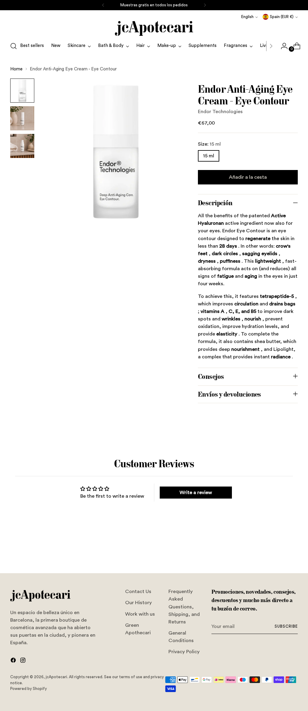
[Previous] (103, 5)
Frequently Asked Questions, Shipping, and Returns (184, 606)
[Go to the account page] (282, 46)
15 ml (208, 155)
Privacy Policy (184, 651)
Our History (138, 602)
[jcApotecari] (154, 28)
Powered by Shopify (28, 689)
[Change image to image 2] (22, 118)
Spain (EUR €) (282, 17)
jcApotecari (56, 677)
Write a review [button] (196, 492)
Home (16, 69)
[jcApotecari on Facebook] (13, 661)
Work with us (140, 614)
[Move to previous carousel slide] (279, 553)
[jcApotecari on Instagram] (23, 661)
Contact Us (138, 591)
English (247, 17)
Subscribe (286, 626)
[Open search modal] (14, 46)
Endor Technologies (220, 111)
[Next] (204, 5)
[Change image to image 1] (22, 91)
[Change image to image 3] (22, 146)
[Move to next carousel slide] (293, 552)
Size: (209, 144)
